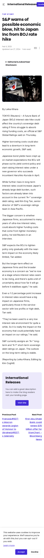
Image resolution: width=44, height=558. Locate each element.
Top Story (8, 14)
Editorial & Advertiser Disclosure (18, 63)
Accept (21, 552)
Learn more (9, 545)
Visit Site (22, 402)
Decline (34, 552)
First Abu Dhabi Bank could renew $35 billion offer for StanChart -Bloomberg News (33, 429)
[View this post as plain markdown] (35, 48)
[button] (3, 4)
